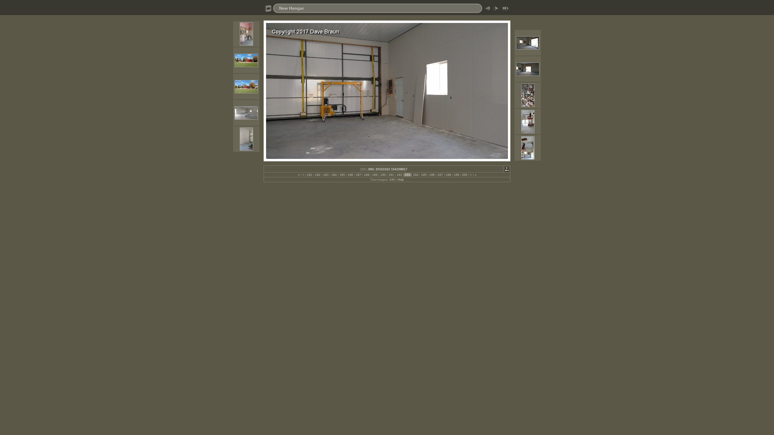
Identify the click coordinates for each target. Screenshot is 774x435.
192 (399, 174)
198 (448, 174)
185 (342, 174)
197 (440, 174)
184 (334, 174)
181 (309, 174)
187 (358, 174)
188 (366, 174)
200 (464, 174)
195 (424, 174)
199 (456, 174)
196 (432, 174)
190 (383, 174)
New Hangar (291, 8)
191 (391, 174)
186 (350, 174)
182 (317, 174)
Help (401, 179)
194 (415, 174)
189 (375, 174)
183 (326, 174)
